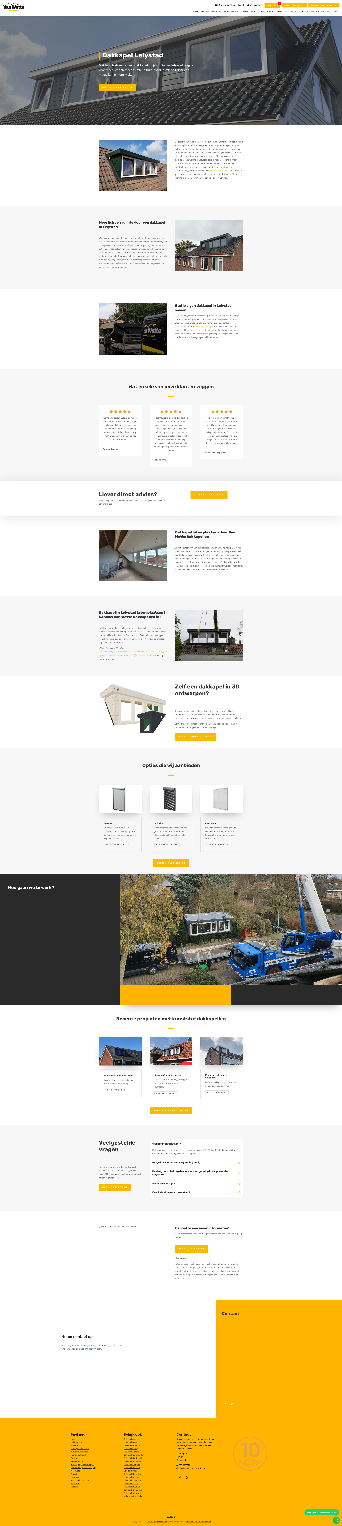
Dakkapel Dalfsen (131, 1442)
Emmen (142, 655)
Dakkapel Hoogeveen (133, 1461)
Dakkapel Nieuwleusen (134, 1474)
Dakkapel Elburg (131, 1448)
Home (195, 11)
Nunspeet (111, 655)
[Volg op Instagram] (232, 1404)
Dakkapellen (247, 11)
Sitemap (171, 1516)
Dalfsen (135, 655)
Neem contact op (115, 1187)
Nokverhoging (265, 11)
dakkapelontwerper (204, 326)
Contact (335, 11)
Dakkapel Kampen (132, 1464)
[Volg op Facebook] (225, 1404)
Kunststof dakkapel (79, 1451)
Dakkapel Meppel (131, 1471)
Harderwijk (152, 655)
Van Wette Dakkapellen (220, 170)
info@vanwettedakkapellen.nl (230, 5)
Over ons (304, 11)
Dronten (127, 655)
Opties (74, 1458)
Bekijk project (115, 1090)
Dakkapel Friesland (132, 1493)
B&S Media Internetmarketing (198, 1521)
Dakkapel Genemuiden (134, 1455)
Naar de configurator (195, 737)
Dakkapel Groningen (133, 1490)
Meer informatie (116, 845)
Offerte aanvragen (231, 11)
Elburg (161, 651)
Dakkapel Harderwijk (133, 1458)
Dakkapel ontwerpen (210, 11)
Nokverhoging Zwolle (133, 1496)
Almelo (119, 655)
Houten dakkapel (78, 1455)
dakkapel (107, 267)
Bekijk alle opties (171, 863)
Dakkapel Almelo (131, 1439)
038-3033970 (255, 5)
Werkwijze (281, 11)
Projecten (293, 11)
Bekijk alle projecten (171, 1110)
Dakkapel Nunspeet (132, 1477)
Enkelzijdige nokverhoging (82, 1464)
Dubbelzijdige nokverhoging (83, 1467)
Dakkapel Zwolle (131, 1483)
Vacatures (75, 1483)
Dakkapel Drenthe (132, 1486)
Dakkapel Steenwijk (132, 1480)
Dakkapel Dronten (132, 1445)
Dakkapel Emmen (131, 1451)
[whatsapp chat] (336, 1520)
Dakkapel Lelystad (132, 1467)
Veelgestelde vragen (320, 11)
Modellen (75, 1445)
